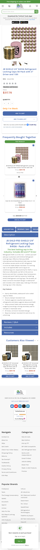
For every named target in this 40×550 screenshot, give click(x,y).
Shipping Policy (7, 453)
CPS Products (6, 520)
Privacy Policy (6, 469)
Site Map (5, 475)
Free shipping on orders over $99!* (19, 1)
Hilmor (4, 508)
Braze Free (25, 465)
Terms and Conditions (9, 472)
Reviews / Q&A (23, 229)
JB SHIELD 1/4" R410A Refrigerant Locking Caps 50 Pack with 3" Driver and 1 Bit (20, 166)
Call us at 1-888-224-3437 (20, 401)
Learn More (32, 19)
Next (35, 43)
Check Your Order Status (10, 450)
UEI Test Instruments (28, 519)
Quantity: (6, 99)
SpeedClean (25, 507)
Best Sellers (26, 440)
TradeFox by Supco (27, 515)
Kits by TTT (25, 443)
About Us (5, 440)
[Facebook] (12, 406)
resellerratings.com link (20, 419)
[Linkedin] (28, 406)
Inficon (23, 489)
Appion (4, 505)
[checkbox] (33, 145)
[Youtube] (16, 406)
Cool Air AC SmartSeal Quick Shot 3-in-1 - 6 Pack (20, 202)
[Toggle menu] (2, 6)
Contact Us (5, 437)
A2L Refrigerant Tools (29, 450)
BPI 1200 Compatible (29, 446)
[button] (20, 119)
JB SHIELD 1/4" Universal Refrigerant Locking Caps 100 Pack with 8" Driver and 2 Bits (30, 365)
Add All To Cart (20, 220)
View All (23, 522)
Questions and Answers (10, 87)
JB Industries (25, 492)
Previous (5, 43)
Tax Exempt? (6, 459)
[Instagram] (20, 406)
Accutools (5, 502)
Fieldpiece (5, 489)
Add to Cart (10, 376)
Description (9, 229)
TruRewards (5, 462)
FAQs (3, 443)
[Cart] (37, 6)
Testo (3, 492)
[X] (24, 406)
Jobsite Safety (26, 461)
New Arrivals (26, 437)
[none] (20, 43)
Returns (4, 456)
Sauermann (25, 500)
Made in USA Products (29, 468)
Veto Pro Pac (6, 511)
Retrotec (4, 523)
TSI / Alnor (24, 504)
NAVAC (4, 498)
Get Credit (5, 446)
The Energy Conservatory (10, 495)
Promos (24, 471)
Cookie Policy (6, 466)
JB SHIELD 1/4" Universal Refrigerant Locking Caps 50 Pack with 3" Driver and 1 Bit (10, 365)
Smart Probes (26, 458)
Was (17, 216)
